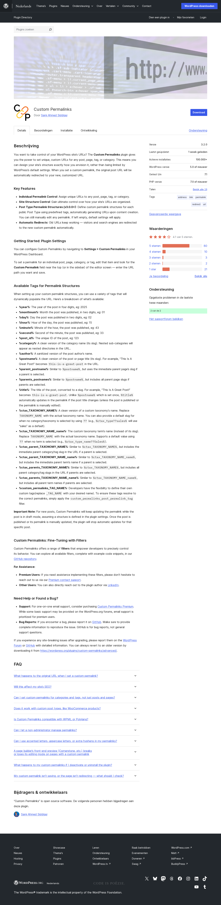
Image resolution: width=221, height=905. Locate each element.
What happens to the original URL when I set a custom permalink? (56, 675)
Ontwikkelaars (101, 858)
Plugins (57, 858)
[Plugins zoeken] (50, 29)
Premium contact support (65, 580)
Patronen (58, 863)
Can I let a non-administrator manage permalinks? (45, 730)
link (191, 197)
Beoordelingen (43, 130)
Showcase (59, 847)
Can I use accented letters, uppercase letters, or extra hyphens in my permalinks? (65, 741)
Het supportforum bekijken (166, 319)
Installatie (67, 130)
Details (21, 130)
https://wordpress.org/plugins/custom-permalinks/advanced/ (78, 650)
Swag (136, 863)
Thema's (58, 853)
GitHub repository (25, 559)
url (204, 204)
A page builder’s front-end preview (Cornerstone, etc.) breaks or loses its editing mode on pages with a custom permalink (53, 752)
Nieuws (18, 853)
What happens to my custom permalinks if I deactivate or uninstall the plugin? (63, 765)
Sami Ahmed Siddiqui (54, 115)
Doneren (138, 858)
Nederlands (53, 883)
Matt (175, 853)
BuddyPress (179, 863)
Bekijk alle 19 (200, 189)
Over (17, 847)
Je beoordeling (158, 276)
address (182, 197)
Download (199, 112)
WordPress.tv (102, 863)
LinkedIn (113, 585)
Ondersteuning (198, 130)
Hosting (18, 858)
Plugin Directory (23, 17)
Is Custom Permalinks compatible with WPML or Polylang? (51, 719)
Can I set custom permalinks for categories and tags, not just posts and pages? (64, 697)
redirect (196, 204)
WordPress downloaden (199, 5)
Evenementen (140, 853)
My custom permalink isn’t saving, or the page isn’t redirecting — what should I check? (69, 776)
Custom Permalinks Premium (115, 606)
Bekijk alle (201, 276)
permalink (201, 197)
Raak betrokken (141, 847)
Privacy (18, 863)
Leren (96, 847)
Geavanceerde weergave (165, 214)
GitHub (96, 622)
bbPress (177, 858)
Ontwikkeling (89, 130)
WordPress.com (181, 847)
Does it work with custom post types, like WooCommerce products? (57, 708)
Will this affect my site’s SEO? (32, 686)
